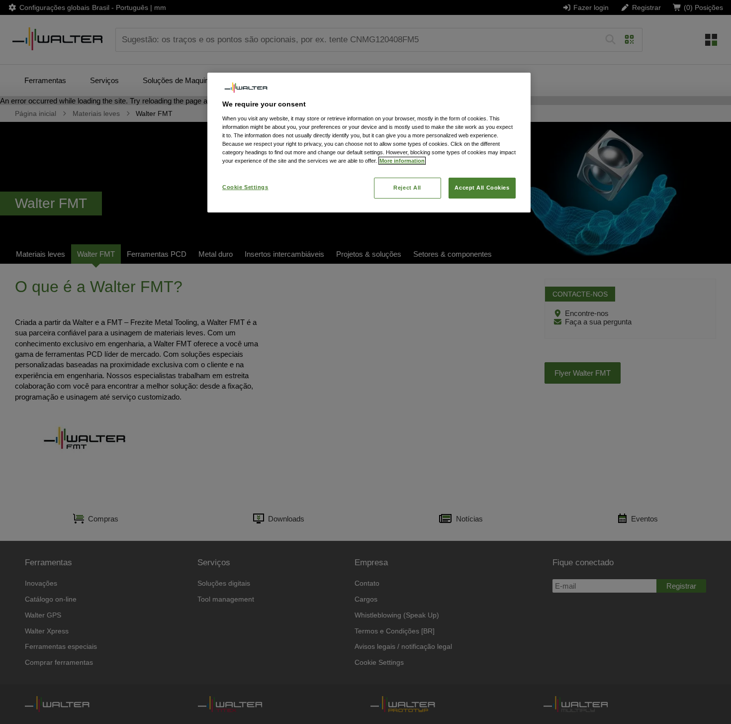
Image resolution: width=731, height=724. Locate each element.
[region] (369, 142)
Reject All (407, 188)
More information (402, 161)
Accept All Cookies (482, 188)
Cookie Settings (245, 187)
